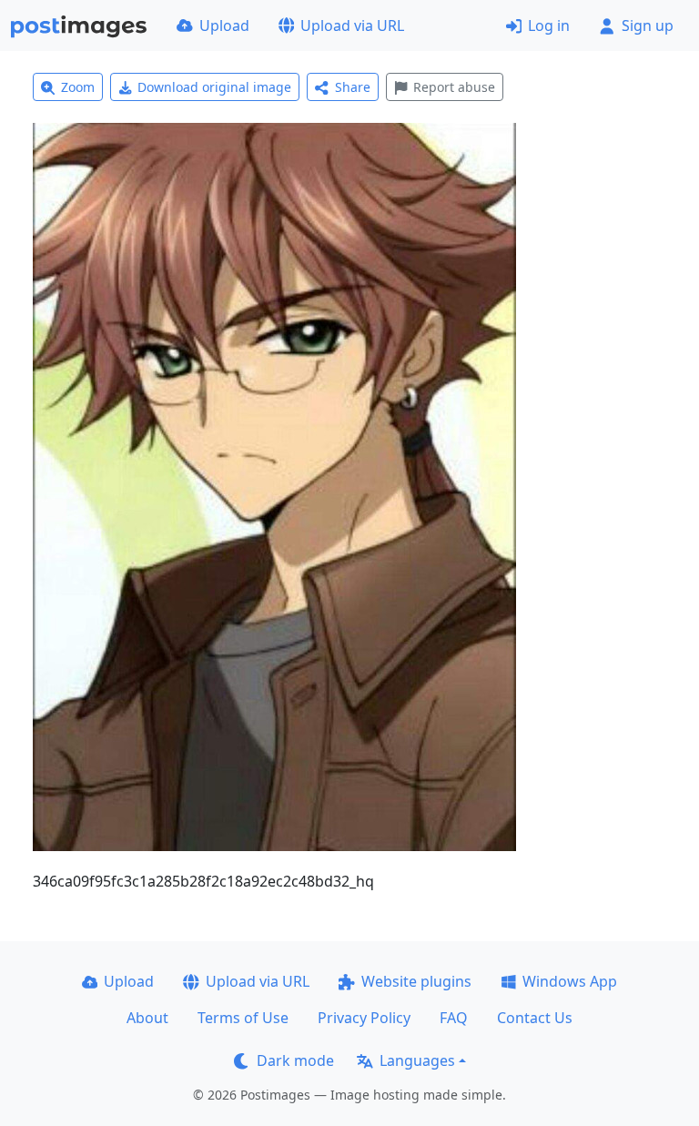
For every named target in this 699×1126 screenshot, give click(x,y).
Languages (417, 1060)
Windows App (569, 981)
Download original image (214, 87)
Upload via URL (352, 25)
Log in (549, 25)
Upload (224, 25)
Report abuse (454, 87)
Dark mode (295, 1060)
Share (352, 87)
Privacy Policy (364, 1018)
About (147, 1018)
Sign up (648, 25)
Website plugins (416, 981)
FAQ (454, 1018)
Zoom (78, 87)
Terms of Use (243, 1018)
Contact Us (534, 1018)
